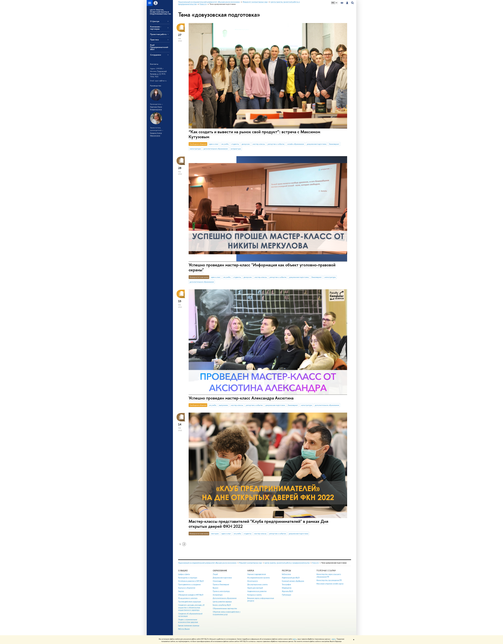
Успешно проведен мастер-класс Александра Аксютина (241, 398)
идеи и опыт (213, 144)
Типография (286, 584)
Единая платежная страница (188, 625)
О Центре (154, 21)
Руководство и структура (187, 577)
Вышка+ (215, 588)
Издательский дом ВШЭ (291, 577)
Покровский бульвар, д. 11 (158, 72)
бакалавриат (334, 144)
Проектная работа (158, 34)
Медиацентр (286, 588)
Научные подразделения (256, 574)
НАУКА (250, 570)
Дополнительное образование (225, 598)
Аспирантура (217, 595)
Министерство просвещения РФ (329, 580)
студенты (235, 144)
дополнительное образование (216, 149)
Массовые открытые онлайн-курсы (329, 583)
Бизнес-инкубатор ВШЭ (222, 605)
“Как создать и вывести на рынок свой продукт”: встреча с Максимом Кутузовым (254, 134)
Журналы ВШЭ (287, 591)
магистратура (195, 149)
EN (336, 3)
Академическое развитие (257, 591)
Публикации (286, 595)
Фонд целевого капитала (187, 598)
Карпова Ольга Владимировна (156, 108)
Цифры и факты (184, 574)
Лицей (215, 574)
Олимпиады (217, 581)
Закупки (181, 591)
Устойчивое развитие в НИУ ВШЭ (191, 581)
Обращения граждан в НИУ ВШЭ (190, 595)
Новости (315, 563)
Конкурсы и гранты (254, 595)
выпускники (223, 405)
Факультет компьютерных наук (250, 563)
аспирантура (236, 149)
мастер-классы (259, 144)
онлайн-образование (295, 144)
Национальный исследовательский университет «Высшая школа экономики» (207, 563)
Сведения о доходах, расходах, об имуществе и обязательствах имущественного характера (191, 607)
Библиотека (286, 574)
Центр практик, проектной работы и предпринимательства (287, 563)
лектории (215, 533)
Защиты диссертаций (255, 588)
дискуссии (246, 144)
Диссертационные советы (257, 584)
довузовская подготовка (316, 144)
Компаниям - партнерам (155, 27)
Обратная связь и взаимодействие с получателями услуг (226, 613)
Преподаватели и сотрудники (189, 584)
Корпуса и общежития (186, 588)
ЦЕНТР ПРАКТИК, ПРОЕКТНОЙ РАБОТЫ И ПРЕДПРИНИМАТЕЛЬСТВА (160, 12)
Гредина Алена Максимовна (156, 134)
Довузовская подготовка (222, 577)
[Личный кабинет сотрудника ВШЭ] (347, 3)
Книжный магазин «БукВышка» (293, 581)
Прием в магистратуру (221, 591)
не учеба (224, 144)
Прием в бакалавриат (221, 584)
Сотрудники (155, 55)
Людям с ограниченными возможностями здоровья (188, 620)
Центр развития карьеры (222, 601)
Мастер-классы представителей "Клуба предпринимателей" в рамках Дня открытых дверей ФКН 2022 (258, 523)
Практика (154, 39)
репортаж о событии (276, 144)
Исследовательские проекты (258, 577)
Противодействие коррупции (189, 601)
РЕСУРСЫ (286, 570)
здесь (295, 639)
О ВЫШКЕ (183, 570)
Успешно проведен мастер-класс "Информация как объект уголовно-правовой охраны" (262, 267)
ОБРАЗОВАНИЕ (220, 570)
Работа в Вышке (184, 629)
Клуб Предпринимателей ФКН (159, 47)
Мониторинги (252, 581)
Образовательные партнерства (225, 608)
